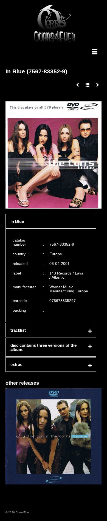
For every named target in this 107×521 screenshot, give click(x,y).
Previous (10, 436)
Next (97, 436)
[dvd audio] (87, 85)
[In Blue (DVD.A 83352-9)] (97, 85)
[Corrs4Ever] (54, 23)
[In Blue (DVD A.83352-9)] (78, 85)
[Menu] (95, 52)
